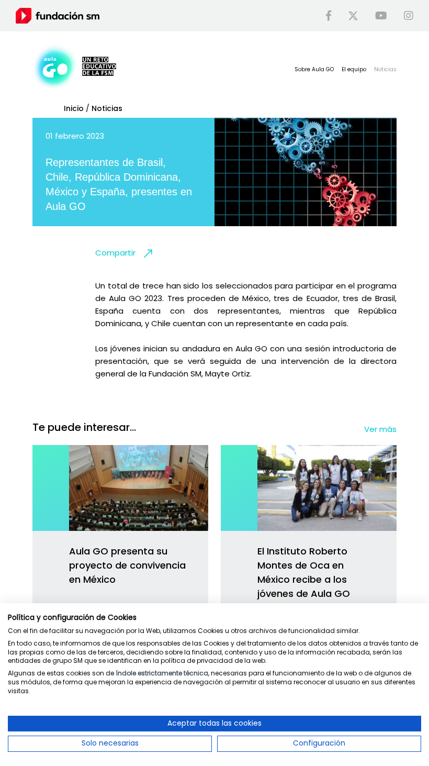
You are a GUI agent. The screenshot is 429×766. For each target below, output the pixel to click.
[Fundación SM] (57, 14)
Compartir (115, 252)
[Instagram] (408, 15)
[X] (353, 15)
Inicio (74, 108)
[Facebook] (328, 15)
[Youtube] (381, 15)
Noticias (107, 108)
